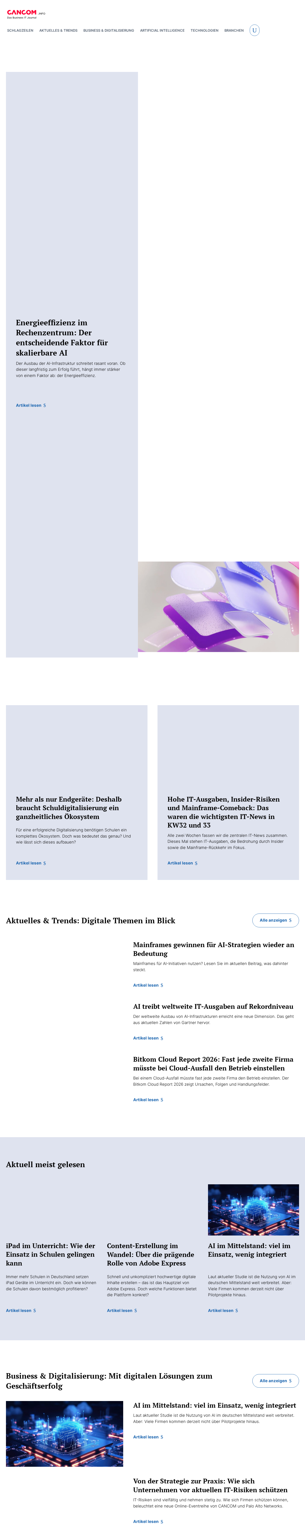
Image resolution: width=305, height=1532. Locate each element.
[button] (254, 30)
